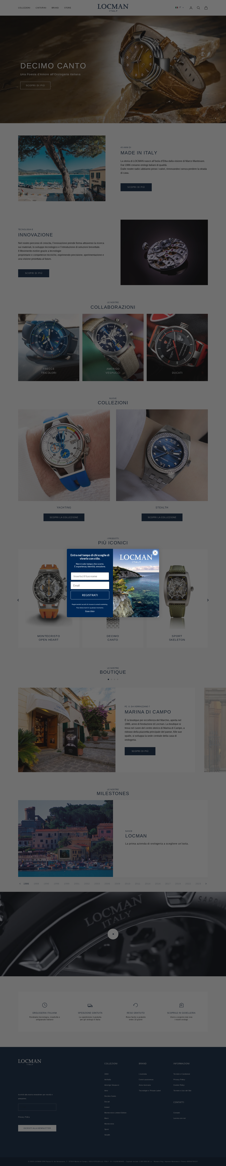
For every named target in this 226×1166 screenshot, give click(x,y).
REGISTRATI (90, 595)
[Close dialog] (155, 552)
